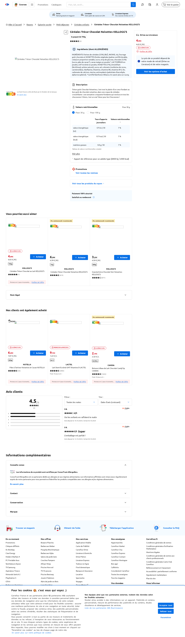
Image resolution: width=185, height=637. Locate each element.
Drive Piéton (81, 557)
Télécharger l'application (122, 528)
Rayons (30, 24)
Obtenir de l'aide (72, 528)
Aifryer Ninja (46, 564)
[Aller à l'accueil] (7, 4)
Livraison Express (82, 560)
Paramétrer (166, 617)
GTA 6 (8, 581)
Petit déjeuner (62, 24)
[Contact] (125, 493)
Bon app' (114, 564)
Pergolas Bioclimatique (50, 549)
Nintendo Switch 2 (13, 574)
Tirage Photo (81, 585)
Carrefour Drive (82, 549)
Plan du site (151, 578)
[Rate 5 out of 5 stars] (78, 41)
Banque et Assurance (84, 571)
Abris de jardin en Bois (49, 581)
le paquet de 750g (78, 37)
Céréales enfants (81, 24)
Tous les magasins (118, 578)
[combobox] (101, 4)
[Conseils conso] (125, 464)
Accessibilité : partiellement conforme (161, 571)
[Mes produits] (149, 4)
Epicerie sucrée (44, 24)
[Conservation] (125, 502)
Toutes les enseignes (119, 574)
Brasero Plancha (47, 542)
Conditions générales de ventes (158, 542)
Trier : (101, 397)
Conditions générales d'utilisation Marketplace (159, 547)
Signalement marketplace (156, 575)
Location (79, 574)
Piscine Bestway (47, 574)
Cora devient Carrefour (120, 571)
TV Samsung (10, 567)
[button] (32, 4)
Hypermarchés (117, 542)
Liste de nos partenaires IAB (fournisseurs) (104, 608)
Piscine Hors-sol (47, 567)
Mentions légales (153, 552)
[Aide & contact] (142, 4)
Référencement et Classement (158, 568)
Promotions (10, 542)
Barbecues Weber (48, 546)
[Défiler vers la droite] (129, 252)
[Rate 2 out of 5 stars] (73, 41)
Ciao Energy (10, 553)
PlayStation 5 (11, 578)
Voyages (79, 581)
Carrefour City (116, 549)
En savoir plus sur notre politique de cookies (31, 632)
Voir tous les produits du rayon (87, 183)
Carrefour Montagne (119, 560)
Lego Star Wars (46, 585)
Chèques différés (12, 546)
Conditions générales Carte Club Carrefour (159, 563)
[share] (66, 32)
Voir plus (76, 153)
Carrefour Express (118, 553)
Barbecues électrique (14, 585)
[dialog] (92, 611)
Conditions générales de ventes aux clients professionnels (160, 557)
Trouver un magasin (25, 528)
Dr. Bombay (10, 549)
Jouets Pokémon (47, 578)
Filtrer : (67, 397)
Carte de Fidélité (82, 546)
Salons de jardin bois (49, 557)
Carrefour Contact (118, 557)
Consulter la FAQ (171, 528)
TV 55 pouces (46, 571)
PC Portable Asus (12, 560)
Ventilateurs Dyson (13, 564)
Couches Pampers (48, 560)
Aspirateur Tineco (13, 571)
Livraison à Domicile (84, 553)
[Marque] (125, 511)
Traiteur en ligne (82, 564)
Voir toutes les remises (87, 172)
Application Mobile (83, 542)
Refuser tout (166, 611)
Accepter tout (165, 605)
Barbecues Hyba (47, 553)
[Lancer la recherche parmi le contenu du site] (133, 4)
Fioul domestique (83, 567)
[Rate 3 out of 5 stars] (75, 41)
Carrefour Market (118, 546)
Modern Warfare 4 (13, 557)
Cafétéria (115, 567)
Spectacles (80, 578)
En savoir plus (21, 95)
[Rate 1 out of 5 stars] (71, 41)
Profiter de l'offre (38, 282)
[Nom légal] (125, 294)
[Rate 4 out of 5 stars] (77, 41)
